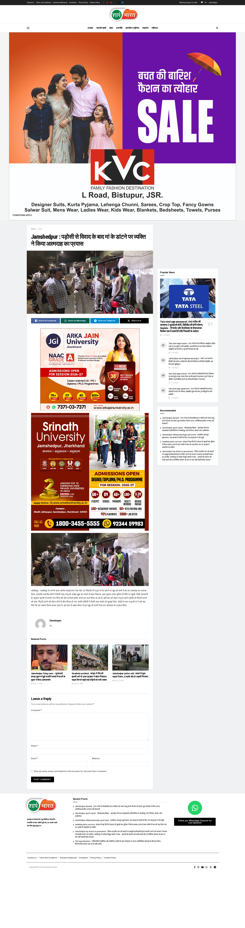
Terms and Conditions (43, 3)
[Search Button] (217, 28)
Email (34, 758)
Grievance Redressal (60, 3)
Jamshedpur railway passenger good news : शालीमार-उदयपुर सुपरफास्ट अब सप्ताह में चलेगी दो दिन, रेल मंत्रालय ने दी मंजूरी (119, 820)
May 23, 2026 (37, 684)
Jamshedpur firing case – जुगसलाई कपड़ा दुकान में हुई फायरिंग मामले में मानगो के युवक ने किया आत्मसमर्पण (48, 676)
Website (96, 758)
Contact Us (30, 3)
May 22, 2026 (78, 684)
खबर (111, 28)
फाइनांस (145, 28)
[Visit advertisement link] (122, 126)
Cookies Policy (95, 3)
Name (34, 745)
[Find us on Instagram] (107, 2)
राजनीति (119, 28)
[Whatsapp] (195, 808)
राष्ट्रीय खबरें (101, 28)
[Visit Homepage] (122, 14)
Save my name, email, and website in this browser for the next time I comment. (70, 771)
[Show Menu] (28, 28)
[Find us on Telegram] (123, 2)
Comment (36, 710)
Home (90, 28)
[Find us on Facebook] (103, 2)
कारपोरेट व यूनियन (132, 28)
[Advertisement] (187, 244)
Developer (55, 620)
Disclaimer (73, 3)
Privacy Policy (83, 3)
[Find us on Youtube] (111, 2)
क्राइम (40, 229)
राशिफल (155, 28)
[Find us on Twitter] (119, 2)
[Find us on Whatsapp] (115, 2)
